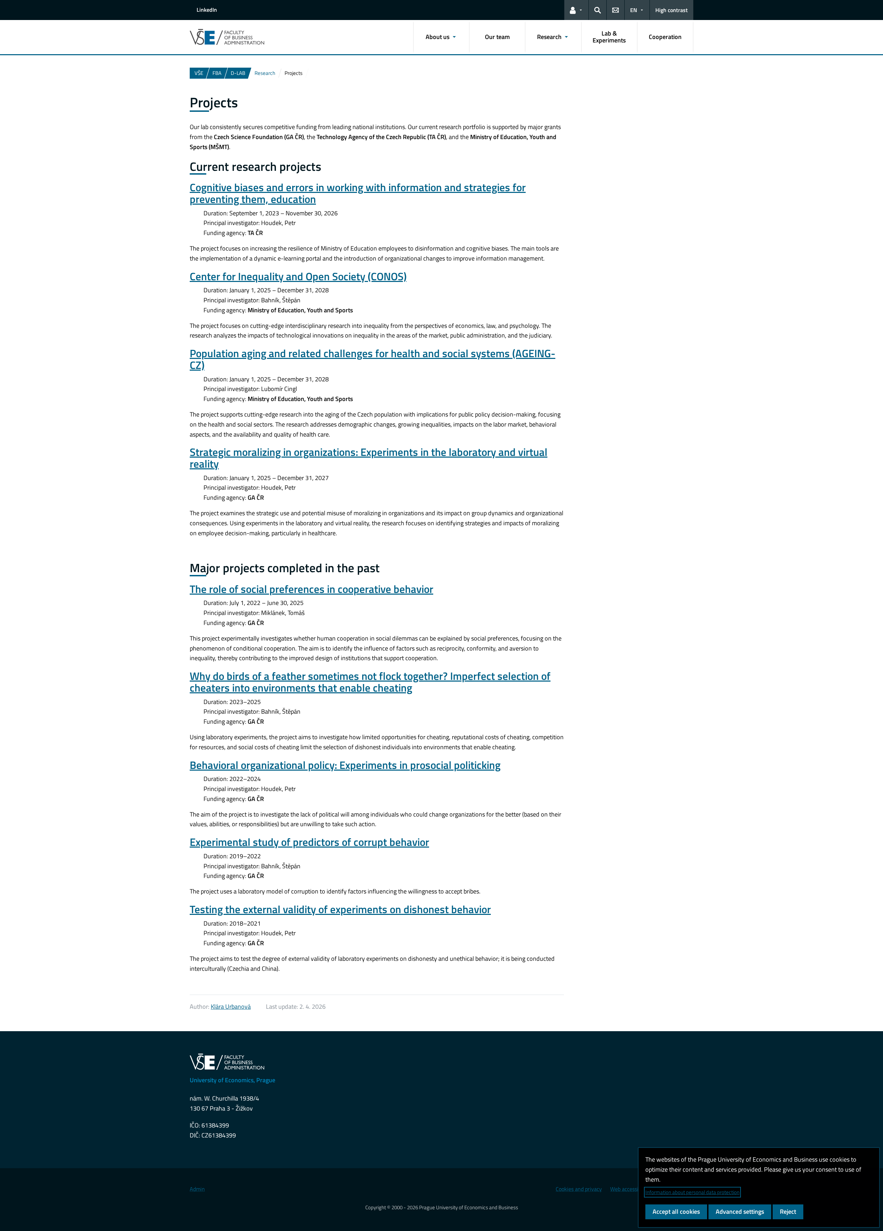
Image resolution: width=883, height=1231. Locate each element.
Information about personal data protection (692, 1192)
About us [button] (437, 36)
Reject (788, 1211)
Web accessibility (630, 1189)
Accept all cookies (676, 1211)
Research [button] (549, 36)
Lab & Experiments (609, 37)
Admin (197, 1189)
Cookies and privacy (579, 1189)
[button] (576, 10)
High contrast (671, 10)
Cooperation (665, 36)
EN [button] (633, 10)
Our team (497, 36)
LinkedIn (207, 10)
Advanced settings (740, 1211)
